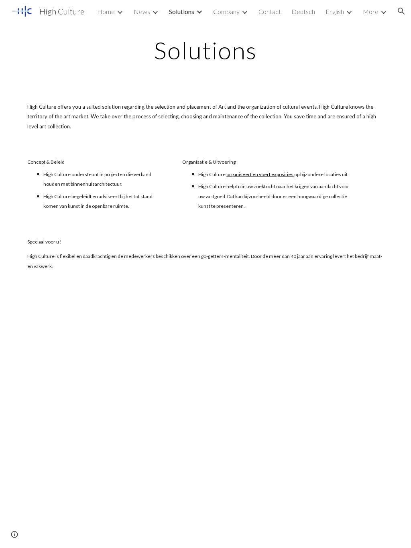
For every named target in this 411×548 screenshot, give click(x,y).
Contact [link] (269, 11)
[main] (205, 50)
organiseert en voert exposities (259, 174)
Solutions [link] (181, 11)
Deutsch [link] (303, 11)
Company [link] (226, 11)
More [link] (370, 11)
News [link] (142, 11)
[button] (401, 11)
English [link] (335, 11)
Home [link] (106, 11)
